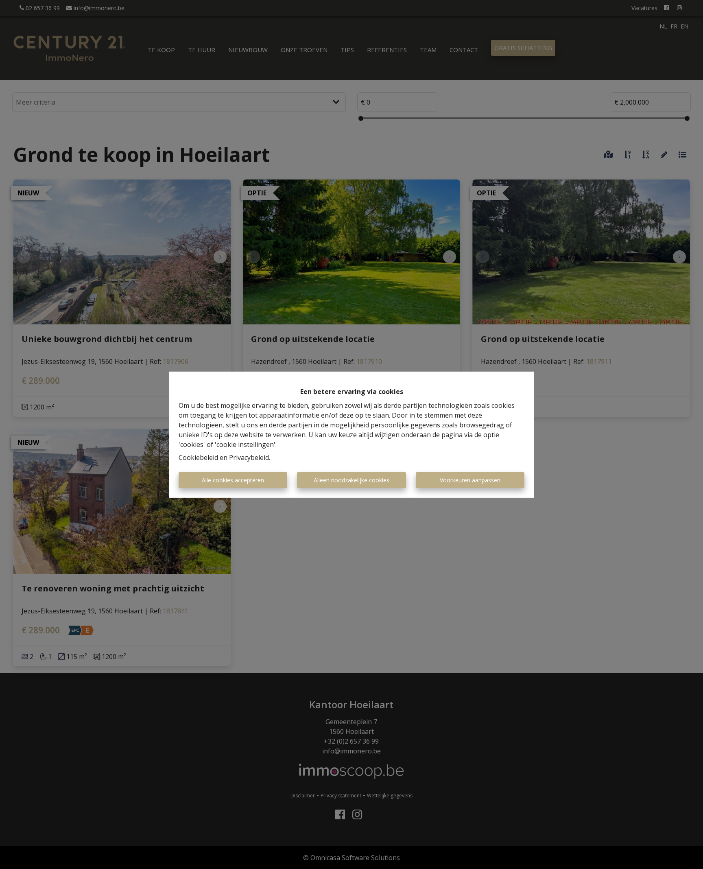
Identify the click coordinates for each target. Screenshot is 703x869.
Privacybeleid (249, 457)
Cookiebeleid (198, 457)
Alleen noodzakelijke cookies (351, 480)
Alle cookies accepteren (233, 480)
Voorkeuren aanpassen (470, 480)
